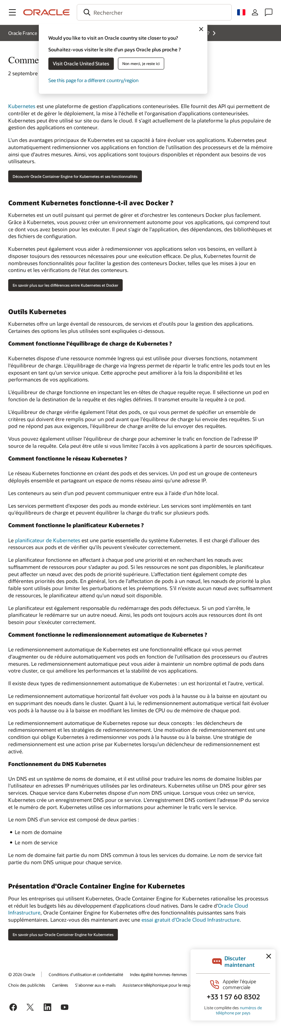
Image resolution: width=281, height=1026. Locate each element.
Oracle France (22, 33)
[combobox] (154, 12)
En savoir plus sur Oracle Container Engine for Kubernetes (63, 934)
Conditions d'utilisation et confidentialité (86, 974)
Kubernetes (21, 106)
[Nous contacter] (269, 12)
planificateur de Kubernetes (47, 540)
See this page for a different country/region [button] (93, 80)
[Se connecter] (255, 12)
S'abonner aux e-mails (95, 985)
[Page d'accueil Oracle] (46, 12)
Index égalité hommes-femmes (158, 974)
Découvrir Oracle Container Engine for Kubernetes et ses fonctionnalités (75, 176)
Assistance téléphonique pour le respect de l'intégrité (171, 985)
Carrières (60, 985)
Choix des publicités (26, 985)
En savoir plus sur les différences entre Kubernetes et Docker (65, 285)
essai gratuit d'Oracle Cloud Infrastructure (191, 919)
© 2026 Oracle (21, 974)
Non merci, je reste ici (141, 63)
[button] (12, 12)
